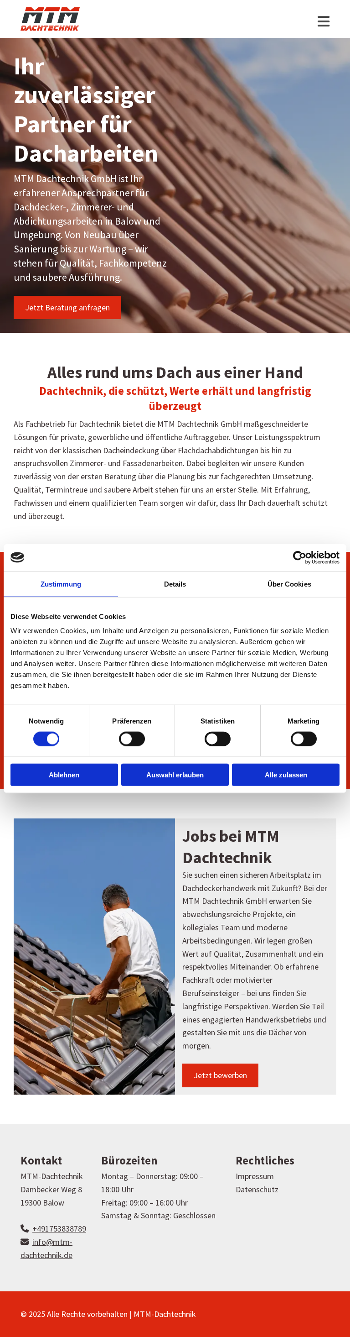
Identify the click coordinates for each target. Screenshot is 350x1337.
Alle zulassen (286, 775)
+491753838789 (59, 1228)
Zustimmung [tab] (61, 583)
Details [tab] (175, 583)
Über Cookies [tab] (289, 583)
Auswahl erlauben (175, 775)
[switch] (132, 738)
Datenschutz (257, 1189)
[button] (67, 308)
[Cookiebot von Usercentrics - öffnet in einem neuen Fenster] (300, 557)
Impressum (255, 1176)
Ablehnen (64, 775)
